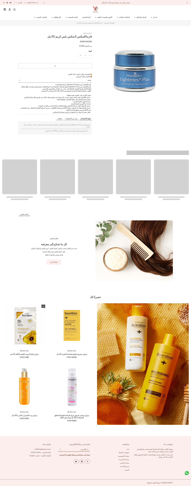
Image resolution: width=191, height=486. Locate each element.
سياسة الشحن (124, 463)
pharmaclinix (87, 33)
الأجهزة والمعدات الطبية (104, 17)
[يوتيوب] (10, 2)
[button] (55, 65)
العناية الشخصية (73, 17)
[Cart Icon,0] (4, 9)
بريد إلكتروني (84, 449)
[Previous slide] (187, 3)
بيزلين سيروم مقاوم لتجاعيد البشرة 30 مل (71, 354)
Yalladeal (164, 483)
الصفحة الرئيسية (109, 23)
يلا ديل (155, 17)
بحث (127, 449)
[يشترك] (60, 449)
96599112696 (35, 452)
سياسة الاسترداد (124, 459)
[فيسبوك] (4, 2)
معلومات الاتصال (123, 453)
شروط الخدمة (124, 466)
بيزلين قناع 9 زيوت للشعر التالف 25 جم (24, 354)
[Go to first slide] (44, 3)
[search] (14, 9)
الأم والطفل (57, 17)
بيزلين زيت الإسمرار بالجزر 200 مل (24, 415)
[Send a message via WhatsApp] (187, 473)
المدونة (127, 470)
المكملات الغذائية (124, 17)
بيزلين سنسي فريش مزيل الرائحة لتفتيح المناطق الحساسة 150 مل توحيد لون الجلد (71, 416)
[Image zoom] (136, 69)
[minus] (89, 55)
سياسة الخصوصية (123, 456)
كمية (90, 51)
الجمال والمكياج (141, 17)
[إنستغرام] (7, 2)
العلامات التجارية (41, 17)
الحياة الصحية (86, 17)
